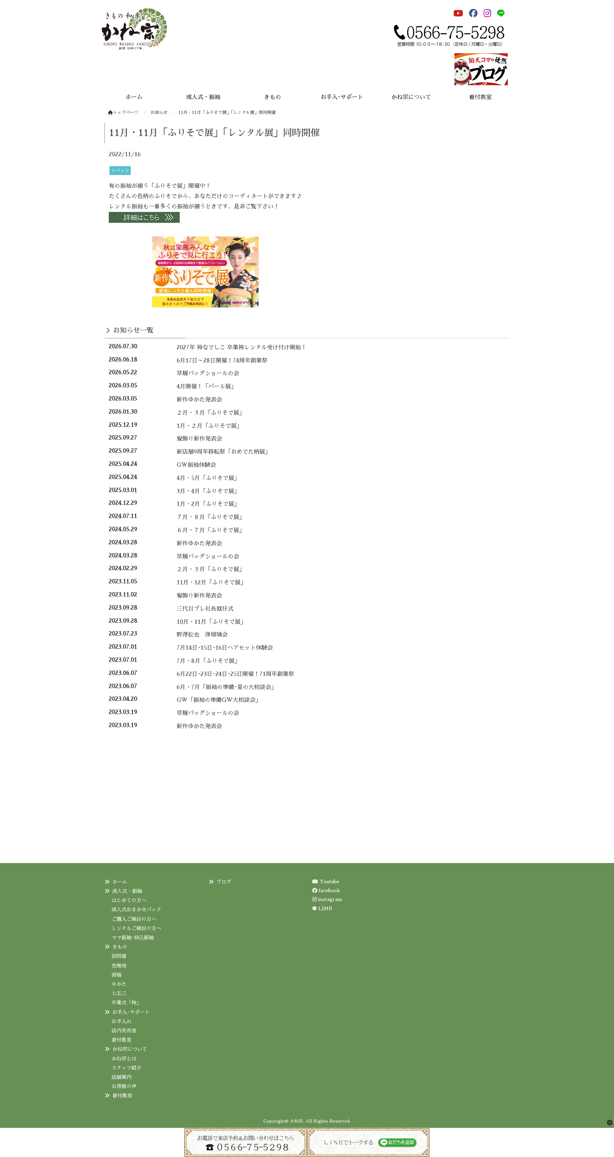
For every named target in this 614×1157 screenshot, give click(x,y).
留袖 (117, 974)
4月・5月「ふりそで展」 (208, 478)
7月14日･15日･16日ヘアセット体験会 (225, 648)
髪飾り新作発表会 (199, 439)
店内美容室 (124, 1030)
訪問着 (119, 956)
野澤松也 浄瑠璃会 (202, 635)
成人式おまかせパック (136, 909)
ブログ (223, 881)
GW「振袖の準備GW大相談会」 (219, 700)
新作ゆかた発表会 (199, 400)
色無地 (119, 965)
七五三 (119, 993)
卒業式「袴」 (126, 1002)
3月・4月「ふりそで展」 (208, 491)
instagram (329, 899)
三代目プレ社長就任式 (205, 609)
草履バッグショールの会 (208, 373)
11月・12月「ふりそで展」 (211, 582)
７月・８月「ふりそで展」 (211, 517)
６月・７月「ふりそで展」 (211, 530)
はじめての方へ (129, 900)
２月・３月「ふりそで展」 (211, 413)
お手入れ (121, 1021)
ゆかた (119, 984)
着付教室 (121, 1039)
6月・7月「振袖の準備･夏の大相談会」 (227, 687)
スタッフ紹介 (126, 1067)
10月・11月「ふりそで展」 (211, 622)
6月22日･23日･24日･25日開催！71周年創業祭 (235, 674)
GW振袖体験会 (196, 465)
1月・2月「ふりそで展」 (208, 504)
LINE (325, 908)
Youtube (328, 881)
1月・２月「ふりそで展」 (209, 426)
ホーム (119, 881)
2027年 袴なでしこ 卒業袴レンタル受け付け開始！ (242, 347)
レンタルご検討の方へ (136, 928)
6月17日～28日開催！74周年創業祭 (222, 361)
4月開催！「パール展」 (207, 386)
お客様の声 (124, 1086)
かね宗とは (124, 1058)
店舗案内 (121, 1077)
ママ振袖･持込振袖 (133, 937)
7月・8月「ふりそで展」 (208, 661)
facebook (328, 890)
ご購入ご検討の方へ (134, 919)
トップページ (126, 112)
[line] (502, 13)
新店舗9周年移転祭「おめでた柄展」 (224, 452)
